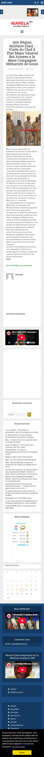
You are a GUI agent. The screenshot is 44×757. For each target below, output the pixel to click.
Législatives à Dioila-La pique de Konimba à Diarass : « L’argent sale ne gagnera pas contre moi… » (20, 486)
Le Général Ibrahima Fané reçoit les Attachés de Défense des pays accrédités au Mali (21, 493)
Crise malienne (16, 725)
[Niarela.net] (22, 27)
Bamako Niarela (12, 565)
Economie (14, 728)
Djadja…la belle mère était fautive (18, 457)
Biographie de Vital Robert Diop (18, 498)
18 (12, 590)
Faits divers (15, 715)
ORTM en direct (16, 692)
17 (7, 590)
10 (8, 585)
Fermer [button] (22, 752)
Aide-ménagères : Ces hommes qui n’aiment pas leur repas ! (19, 446)
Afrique (13, 722)
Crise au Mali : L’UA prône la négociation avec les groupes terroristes (21, 431)
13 (22, 585)
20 (22, 590)
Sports (13, 719)
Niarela (31, 69)
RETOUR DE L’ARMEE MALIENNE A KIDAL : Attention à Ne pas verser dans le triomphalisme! (21, 479)
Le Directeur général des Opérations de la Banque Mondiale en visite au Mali (21, 502)
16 (36, 585)
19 (17, 590)
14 (26, 585)
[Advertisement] (22, 296)
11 (12, 585)
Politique (14, 712)
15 (31, 585)
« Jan (7, 598)
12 (17, 585)
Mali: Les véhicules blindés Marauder (20, 460)
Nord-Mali (14, 709)
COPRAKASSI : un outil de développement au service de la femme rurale (21, 452)
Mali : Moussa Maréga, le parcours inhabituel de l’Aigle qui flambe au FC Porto (21, 464)
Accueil (13, 689)
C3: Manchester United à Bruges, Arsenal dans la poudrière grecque (19, 436)
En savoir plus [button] (18, 746)
